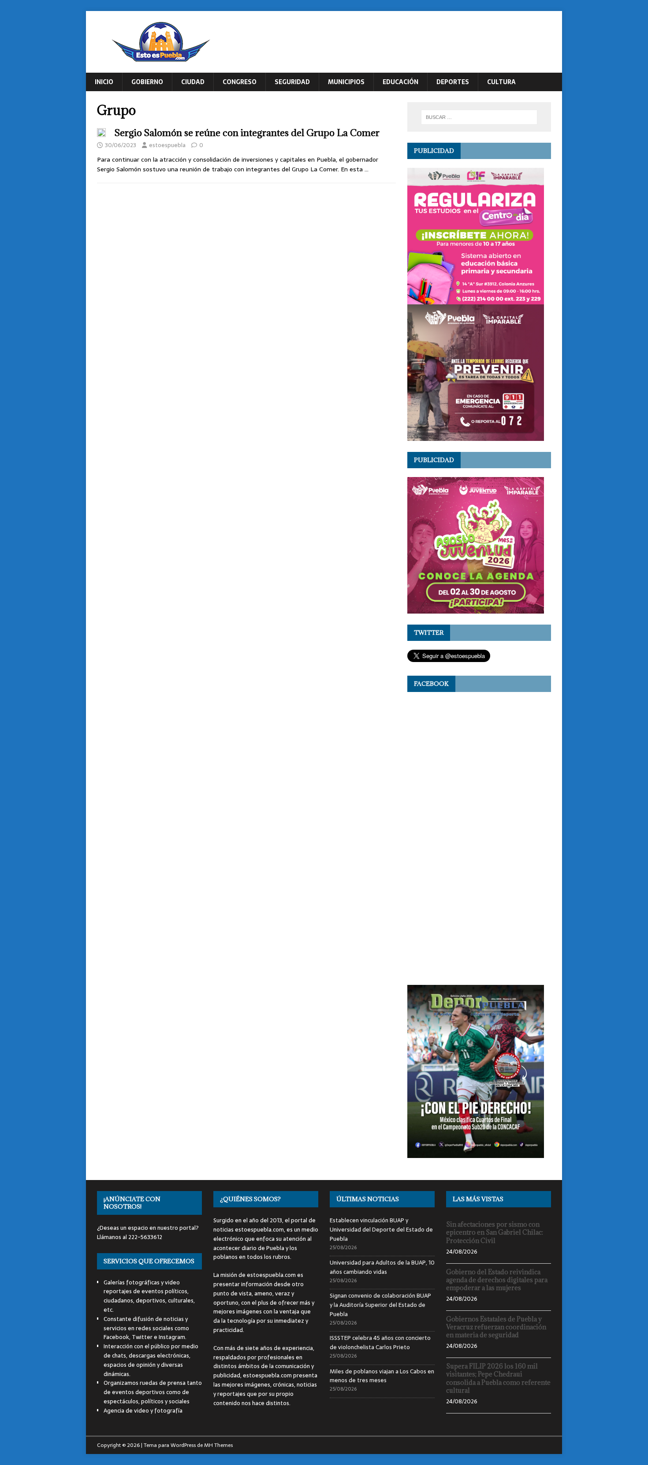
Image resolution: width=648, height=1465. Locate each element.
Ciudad (193, 82)
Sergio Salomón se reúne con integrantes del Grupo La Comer (247, 133)
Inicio (104, 82)
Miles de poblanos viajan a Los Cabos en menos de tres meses (382, 1376)
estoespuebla (167, 145)
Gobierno (147, 82)
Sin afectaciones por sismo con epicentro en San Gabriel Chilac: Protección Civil (494, 1232)
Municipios (346, 82)
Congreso (240, 82)
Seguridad (292, 82)
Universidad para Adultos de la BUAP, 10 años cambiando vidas (382, 1267)
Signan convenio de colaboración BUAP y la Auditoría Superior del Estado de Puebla (380, 1305)
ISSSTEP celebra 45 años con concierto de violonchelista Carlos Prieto (380, 1342)
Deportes (452, 82)
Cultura (501, 82)
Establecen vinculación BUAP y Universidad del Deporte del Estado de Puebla (381, 1229)
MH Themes (218, 1445)
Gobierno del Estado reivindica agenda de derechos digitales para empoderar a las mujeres (496, 1280)
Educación (400, 82)
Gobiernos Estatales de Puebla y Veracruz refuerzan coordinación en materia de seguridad (496, 1327)
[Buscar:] (479, 117)
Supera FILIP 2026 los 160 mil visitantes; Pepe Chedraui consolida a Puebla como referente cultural (498, 1378)
